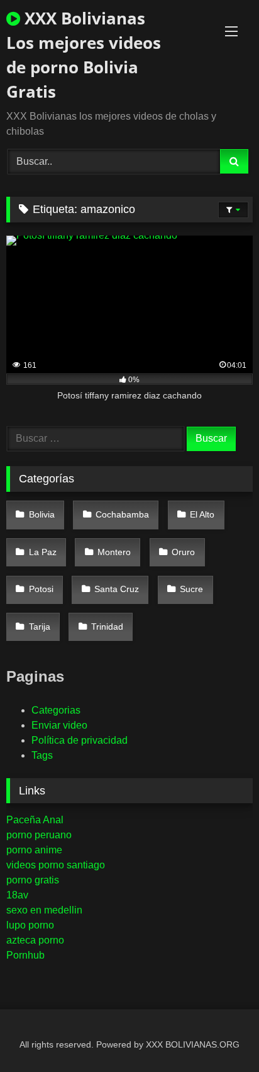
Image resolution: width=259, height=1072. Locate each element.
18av (17, 895)
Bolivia (42, 514)
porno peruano (39, 835)
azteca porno (35, 940)
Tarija (39, 627)
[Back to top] (220, 1035)
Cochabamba (122, 514)
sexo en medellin (44, 910)
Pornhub (25, 955)
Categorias (55, 710)
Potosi (41, 589)
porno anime (34, 850)
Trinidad (107, 627)
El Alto (202, 514)
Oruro (183, 552)
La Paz (43, 552)
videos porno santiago (55, 865)
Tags (42, 755)
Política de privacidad (79, 740)
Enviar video (59, 725)
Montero (114, 552)
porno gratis (32, 880)
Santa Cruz (116, 589)
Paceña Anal (34, 819)
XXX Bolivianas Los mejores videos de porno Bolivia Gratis (83, 55)
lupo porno (30, 925)
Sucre (191, 589)
